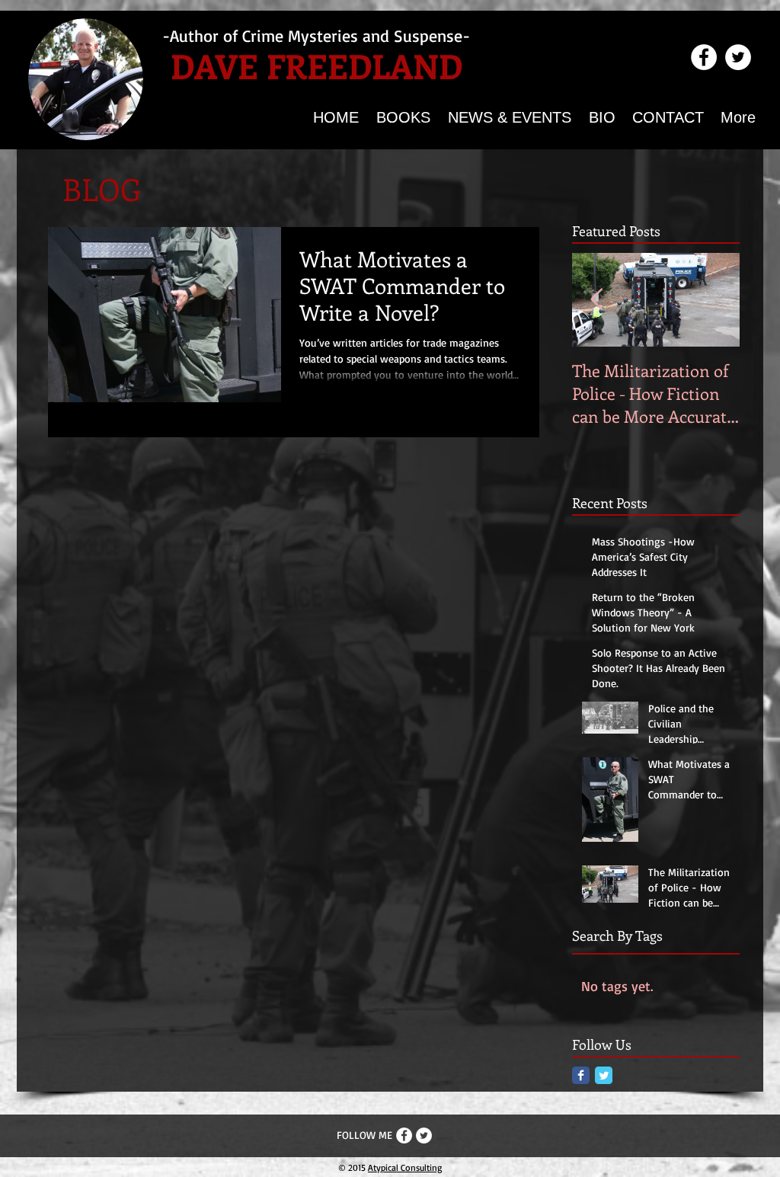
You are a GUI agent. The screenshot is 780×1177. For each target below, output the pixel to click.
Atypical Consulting (405, 1167)
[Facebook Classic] (581, 1075)
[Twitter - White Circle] (738, 57)
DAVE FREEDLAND (316, 65)
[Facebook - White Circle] (704, 57)
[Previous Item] (596, 300)
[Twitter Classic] (603, 1075)
